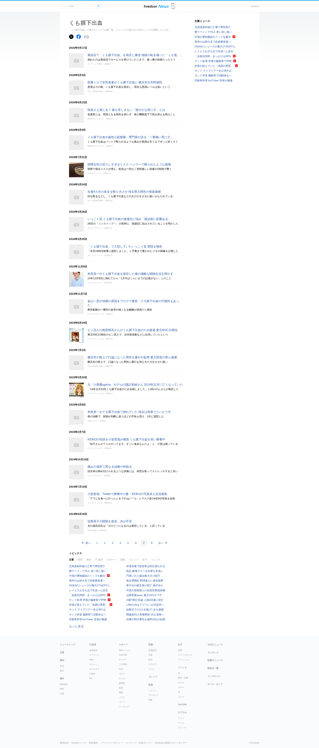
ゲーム (181, 723)
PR (90, 678)
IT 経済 (99, 559)
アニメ (181, 718)
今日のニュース (215, 644)
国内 (80, 559)
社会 (62, 666)
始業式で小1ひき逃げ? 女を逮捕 (145, 609)
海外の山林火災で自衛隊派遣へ (87, 580)
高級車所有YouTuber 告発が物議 (88, 619)
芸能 (122, 559)
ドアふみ (173, 6)
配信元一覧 (213, 668)
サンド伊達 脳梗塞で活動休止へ (87, 614)
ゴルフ (122, 674)
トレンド (156, 559)
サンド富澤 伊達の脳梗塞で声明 (87, 599)
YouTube (182, 704)
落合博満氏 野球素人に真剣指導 (144, 580)
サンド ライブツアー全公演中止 (87, 609)
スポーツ (111, 559)
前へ (88, 542)
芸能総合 (152, 650)
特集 (150, 700)
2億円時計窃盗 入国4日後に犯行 (145, 599)
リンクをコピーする (86, 37)
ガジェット (94, 664)
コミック (182, 727)
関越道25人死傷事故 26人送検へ (145, 614)
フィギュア (124, 707)
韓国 (62, 689)
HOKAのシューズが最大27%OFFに (89, 585)
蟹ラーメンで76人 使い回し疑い (87, 570)
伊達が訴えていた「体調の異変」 (88, 604)
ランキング (213, 652)
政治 (62, 671)
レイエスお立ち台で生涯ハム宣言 (88, 590)
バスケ (122, 697)
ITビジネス (94, 669)
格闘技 (122, 683)
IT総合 (92, 674)
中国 (62, 693)
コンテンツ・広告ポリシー (139, 743)
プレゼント (153, 695)
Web (91, 660)
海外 (88, 559)
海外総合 (64, 684)
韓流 (150, 660)
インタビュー (214, 676)
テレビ (151, 669)
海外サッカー (125, 650)
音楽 (150, 655)
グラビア (152, 664)
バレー (122, 702)
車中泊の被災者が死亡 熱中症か (144, 585)
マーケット (94, 655)
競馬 (121, 688)
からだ (181, 682)
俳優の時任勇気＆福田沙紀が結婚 (145, 619)
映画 (150, 684)
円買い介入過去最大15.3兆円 (143, 575)
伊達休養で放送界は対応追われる (145, 566)
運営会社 (64, 743)
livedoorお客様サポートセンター (171, 743)
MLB (121, 669)
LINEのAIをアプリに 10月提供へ (145, 604)
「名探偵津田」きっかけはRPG (87, 595)
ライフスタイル (185, 655)
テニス (122, 678)
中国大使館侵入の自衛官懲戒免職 (145, 590)
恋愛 (180, 650)
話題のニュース (215, 660)
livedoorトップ (78, 743)
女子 (144, 559)
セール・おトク (215, 684)
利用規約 (93, 743)
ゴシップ (133, 559)
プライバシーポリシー (112, 743)
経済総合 (93, 650)
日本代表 (123, 655)
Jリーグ (122, 660)
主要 (71, 559)
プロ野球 (123, 664)
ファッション (184, 660)
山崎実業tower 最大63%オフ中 (144, 595)
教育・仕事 (183, 678)
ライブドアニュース (156, 6)
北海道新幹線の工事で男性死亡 (87, 566)
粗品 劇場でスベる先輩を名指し (144, 570)
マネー (181, 687)
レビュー (152, 690)
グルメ (181, 697)
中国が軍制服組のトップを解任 (87, 575)
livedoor (255, 6)
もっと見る (76, 626)
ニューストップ (67, 644)
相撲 (121, 692)
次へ (160, 542)
